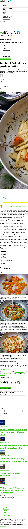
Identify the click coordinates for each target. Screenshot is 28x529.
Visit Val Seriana (6, 515)
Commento (3, 394)
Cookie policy (5, 514)
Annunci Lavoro (6, 19)
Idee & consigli (6, 17)
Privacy (4, 512)
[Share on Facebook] (15, 191)
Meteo (4, 13)
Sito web (2, 411)
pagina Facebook (7, 373)
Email (1, 408)
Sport (4, 9)
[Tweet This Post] (15, 192)
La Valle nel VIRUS (7, 16)
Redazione (2, 91)
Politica (4, 6)
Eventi (4, 11)
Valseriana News (19, 372)
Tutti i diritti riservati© (5, 369)
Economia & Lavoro (7, 8)
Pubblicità (5, 507)
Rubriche (5, 15)
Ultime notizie (6, 4)
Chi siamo (5, 510)
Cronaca (5, 5)
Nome (2, 406)
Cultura (4, 12)
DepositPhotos (6, 517)
